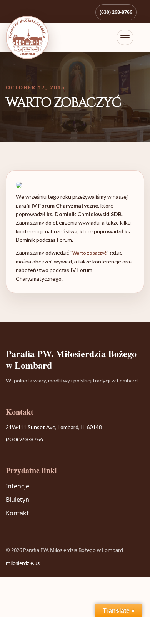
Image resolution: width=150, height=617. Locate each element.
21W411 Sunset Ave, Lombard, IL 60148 (54, 427)
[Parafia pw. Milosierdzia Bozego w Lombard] (27, 37)
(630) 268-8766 (116, 12)
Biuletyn (17, 499)
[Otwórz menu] (125, 37)
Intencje (17, 486)
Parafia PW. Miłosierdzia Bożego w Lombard (71, 359)
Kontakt (17, 513)
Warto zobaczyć (89, 253)
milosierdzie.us (23, 563)
